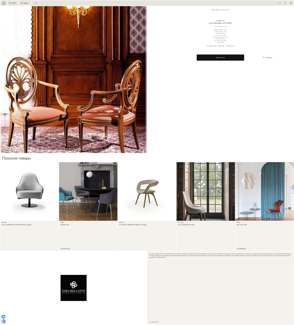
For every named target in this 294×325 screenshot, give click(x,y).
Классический (221, 39)
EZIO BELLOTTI (220, 20)
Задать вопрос (230, 46)
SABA (62, 222)
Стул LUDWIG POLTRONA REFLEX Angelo (16, 225)
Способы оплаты (212, 46)
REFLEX (4, 222)
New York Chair (242, 225)
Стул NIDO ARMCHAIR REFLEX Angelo (132, 225)
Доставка (222, 46)
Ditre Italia (180, 222)
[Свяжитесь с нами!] (4, 317)
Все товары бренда (153, 322)
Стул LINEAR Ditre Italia (186, 225)
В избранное (268, 57)
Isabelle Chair (64, 225)
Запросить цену (220, 57)
